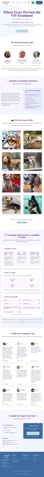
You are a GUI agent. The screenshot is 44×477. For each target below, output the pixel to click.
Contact (25, 2)
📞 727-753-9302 (29, 2)
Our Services (14, 457)
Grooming (13, 458)
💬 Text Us (33, 2)
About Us (24, 457)
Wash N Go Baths (15, 460)
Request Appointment (39, 2)
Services (13, 2)
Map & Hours (25, 458)
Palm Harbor (25, 473)
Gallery (17, 2)
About (21, 2)
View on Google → (6, 360)
